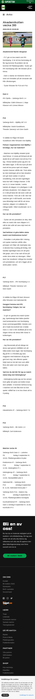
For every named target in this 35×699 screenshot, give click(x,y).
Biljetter (5, 634)
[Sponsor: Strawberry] (30, 1)
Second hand (7, 592)
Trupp (5, 614)
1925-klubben (7, 655)
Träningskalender (8, 625)
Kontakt (5, 581)
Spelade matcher (8, 622)
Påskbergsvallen (8, 640)
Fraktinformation (8, 673)
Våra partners (7, 652)
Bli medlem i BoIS (14, 556)
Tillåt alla (5, 695)
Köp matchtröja (8, 667)
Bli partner (6, 658)
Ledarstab (6, 617)
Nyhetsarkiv (7, 586)
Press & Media (8, 637)
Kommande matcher (9, 619)
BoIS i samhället (8, 589)
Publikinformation (8, 642)
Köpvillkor (6, 670)
